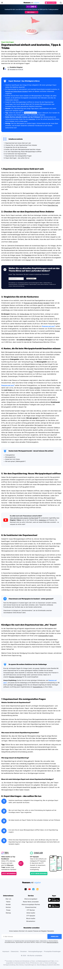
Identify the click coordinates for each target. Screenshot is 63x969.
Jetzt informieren (9, 873)
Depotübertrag (52, 205)
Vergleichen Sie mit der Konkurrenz (16, 147)
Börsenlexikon (30, 921)
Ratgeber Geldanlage (15, 677)
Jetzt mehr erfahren (39, 873)
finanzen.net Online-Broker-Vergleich (16, 91)
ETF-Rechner (31, 910)
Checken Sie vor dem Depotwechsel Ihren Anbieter (21, 145)
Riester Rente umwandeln (31, 901)
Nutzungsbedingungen (35, 951)
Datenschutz (15, 951)
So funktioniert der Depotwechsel (15, 154)
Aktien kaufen (30, 913)
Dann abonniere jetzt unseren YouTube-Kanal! (24, 518)
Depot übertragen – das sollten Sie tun (17, 158)
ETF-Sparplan (18, 685)
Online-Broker (25, 314)
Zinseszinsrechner (30, 907)
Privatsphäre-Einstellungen (52, 951)
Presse (8, 910)
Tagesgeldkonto (38, 687)
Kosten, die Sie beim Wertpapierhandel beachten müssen (23, 149)
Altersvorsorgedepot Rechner (31, 904)
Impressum (5, 951)
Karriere (8, 907)
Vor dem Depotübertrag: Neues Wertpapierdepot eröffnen (23, 151)
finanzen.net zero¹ (30, 113)
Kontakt (8, 904)
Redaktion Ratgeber (16, 67)
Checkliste (31, 119)
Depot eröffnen (52, 2)
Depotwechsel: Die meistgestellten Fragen (18, 156)
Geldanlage (42, 520)
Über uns (8, 899)
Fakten (8, 901)
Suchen (61, 3)
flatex (31, 372)
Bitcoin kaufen (30, 918)
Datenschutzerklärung (18, 286)
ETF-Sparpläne (25, 227)
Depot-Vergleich (35, 388)
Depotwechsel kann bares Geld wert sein (18, 143)
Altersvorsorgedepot (30, 899)
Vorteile (33, 787)
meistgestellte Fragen (45, 636)
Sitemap (8, 913)
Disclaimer (23, 951)
